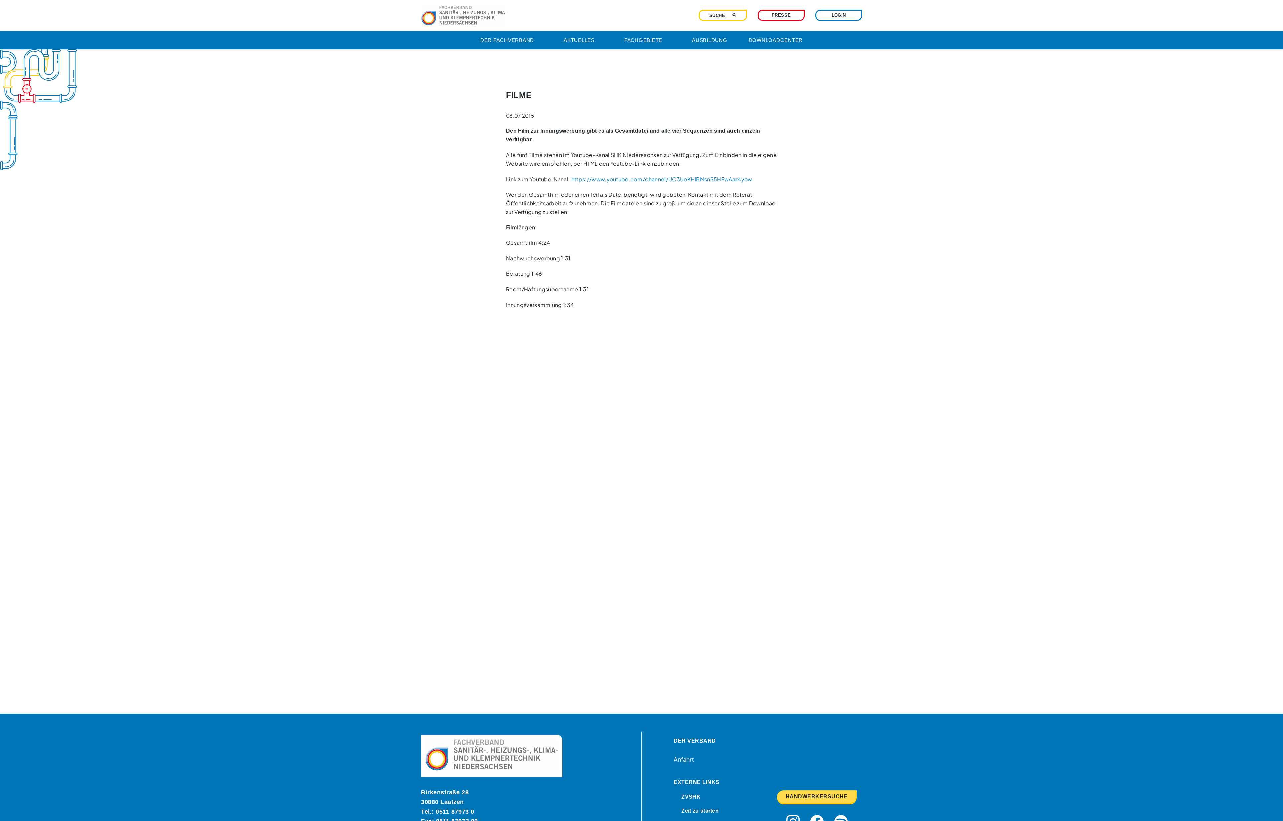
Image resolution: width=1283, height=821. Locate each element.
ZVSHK (691, 797)
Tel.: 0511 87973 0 (447, 811)
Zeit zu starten (700, 811)
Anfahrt (684, 759)
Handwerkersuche (817, 796)
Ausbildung (709, 40)
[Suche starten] (734, 15)
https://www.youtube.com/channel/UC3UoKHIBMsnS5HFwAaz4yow (661, 179)
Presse (781, 15)
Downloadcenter (776, 40)
